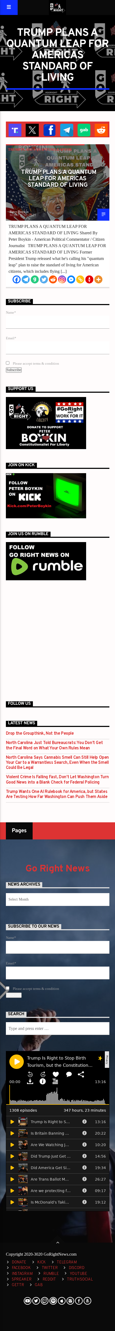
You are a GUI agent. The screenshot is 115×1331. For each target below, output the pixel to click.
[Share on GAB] (83, 130)
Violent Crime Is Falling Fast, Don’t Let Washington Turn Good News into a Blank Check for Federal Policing (57, 780)
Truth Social (80, 1279)
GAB (39, 1285)
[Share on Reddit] (100, 130)
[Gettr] (89, 279)
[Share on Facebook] (49, 130)
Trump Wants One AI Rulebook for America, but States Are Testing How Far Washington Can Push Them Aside (57, 794)
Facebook (21, 1268)
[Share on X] (31, 130)
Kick (41, 1262)
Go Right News (57, 869)
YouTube (78, 1273)
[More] (98, 279)
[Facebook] (17, 279)
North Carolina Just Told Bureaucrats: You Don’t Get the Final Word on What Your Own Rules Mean (54, 746)
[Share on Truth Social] (14, 130)
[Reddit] (53, 279)
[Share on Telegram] (66, 130)
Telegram (67, 1262)
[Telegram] (26, 279)
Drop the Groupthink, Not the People (40, 733)
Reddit (49, 1279)
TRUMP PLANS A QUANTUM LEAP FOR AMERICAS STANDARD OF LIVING (58, 179)
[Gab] (35, 279)
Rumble (51, 1273)
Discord (77, 1268)
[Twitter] (44, 279)
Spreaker (22, 1279)
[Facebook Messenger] (71, 279)
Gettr (18, 1285)
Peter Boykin (19, 212)
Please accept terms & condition (35, 363)
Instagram (22, 1273)
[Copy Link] (80, 279)
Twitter (50, 1268)
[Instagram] (62, 279)
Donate (19, 1262)
